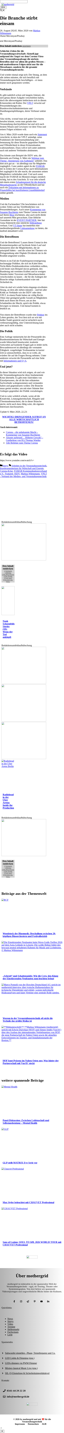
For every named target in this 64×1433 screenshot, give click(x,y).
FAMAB (40, 166)
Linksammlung (27, 228)
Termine (11, 1326)
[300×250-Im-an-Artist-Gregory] (23, 855)
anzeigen (26, 46)
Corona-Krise (6, 471)
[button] (1, 1428)
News (10, 1318)
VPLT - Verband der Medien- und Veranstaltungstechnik (23, 475)
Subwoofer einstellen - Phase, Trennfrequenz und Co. (30, 1353)
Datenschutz (33, 1424)
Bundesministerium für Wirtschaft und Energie (22, 468)
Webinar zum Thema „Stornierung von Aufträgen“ (22, 159)
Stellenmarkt (13, 1329)
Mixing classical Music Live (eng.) (21, 1368)
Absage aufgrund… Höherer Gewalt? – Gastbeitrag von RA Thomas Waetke (24, 438)
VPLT (30, 103)
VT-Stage (17, 225)
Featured (9, 473)
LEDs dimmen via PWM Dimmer (21, 1363)
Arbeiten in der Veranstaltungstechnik (29, 465)
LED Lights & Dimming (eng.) (19, 1358)
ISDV (17, 473)
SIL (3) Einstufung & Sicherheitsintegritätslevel (27, 1373)
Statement (42, 134)
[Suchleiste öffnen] (2, 10)
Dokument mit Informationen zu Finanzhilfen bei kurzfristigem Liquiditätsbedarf (22, 188)
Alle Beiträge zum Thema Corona (22, 443)
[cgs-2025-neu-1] (23, 720)
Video (10, 1324)
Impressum (20, 1424)
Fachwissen (12, 1332)
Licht (9, 1334)
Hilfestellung (36, 223)
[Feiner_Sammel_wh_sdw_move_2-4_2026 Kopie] (23, 683)
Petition (40, 314)
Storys (5, 465)
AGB (44, 1424)
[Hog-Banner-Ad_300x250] (23, 559)
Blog (12, 215)
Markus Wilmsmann (30, 473)
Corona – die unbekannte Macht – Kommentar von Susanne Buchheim (23, 433)
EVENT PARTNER (26, 220)
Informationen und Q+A (15, 361)
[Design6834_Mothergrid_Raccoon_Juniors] (23, 758)
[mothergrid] (7, 4)
